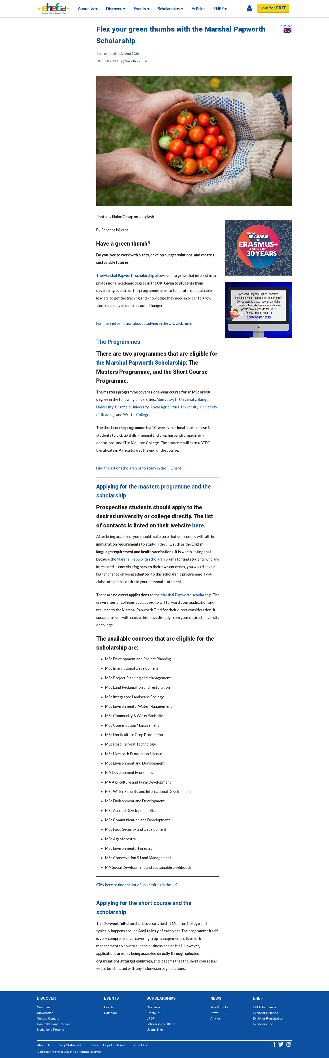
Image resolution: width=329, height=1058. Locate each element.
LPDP (151, 1018)
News (214, 1013)
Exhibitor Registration (268, 1018)
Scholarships (169, 8)
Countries (44, 1007)
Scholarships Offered (161, 1024)
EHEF (218, 8)
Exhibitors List (263, 1024)
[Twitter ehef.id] (281, 1044)
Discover (114, 8)
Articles (198, 8)
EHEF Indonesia (264, 1007)
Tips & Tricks (219, 1007)
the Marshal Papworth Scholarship (141, 362)
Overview (153, 1007)
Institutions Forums (50, 1029)
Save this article (135, 61)
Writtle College (136, 414)
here (198, 525)
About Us (86, 8)
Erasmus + (154, 1013)
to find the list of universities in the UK (136, 884)
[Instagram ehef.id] (288, 1044)
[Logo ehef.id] (54, 5)
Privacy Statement (68, 1045)
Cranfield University (132, 407)
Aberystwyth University (176, 399)
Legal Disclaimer (114, 1045)
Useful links (155, 1029)
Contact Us (139, 1045)
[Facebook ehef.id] (274, 1044)
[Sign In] (249, 8)
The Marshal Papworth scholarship (125, 275)
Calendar (110, 1013)
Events (140, 8)
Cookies (92, 1045)
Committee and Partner (53, 1024)
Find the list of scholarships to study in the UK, (138, 468)
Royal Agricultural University (174, 407)
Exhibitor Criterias (265, 1013)
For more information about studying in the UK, (144, 323)
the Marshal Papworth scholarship (139, 559)
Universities (45, 1013)
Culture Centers (48, 1018)
